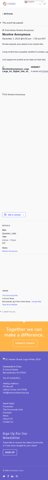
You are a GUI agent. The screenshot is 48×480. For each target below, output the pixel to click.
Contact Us (8, 422)
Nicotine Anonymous (9, 251)
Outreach (7, 413)
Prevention (8, 406)
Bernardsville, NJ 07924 (14, 372)
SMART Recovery (9, 312)
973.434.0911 (13, 378)
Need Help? (8, 403)
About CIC (8, 419)
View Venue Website (9, 304)
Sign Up (10, 452)
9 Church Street (10, 369)
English (30, 2)
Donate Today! (25, 343)
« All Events (7, 13)
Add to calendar (14, 215)
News (5, 416)
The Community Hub (10, 295)
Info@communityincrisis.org (16, 392)
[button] (44, 4)
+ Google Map (36, 301)
